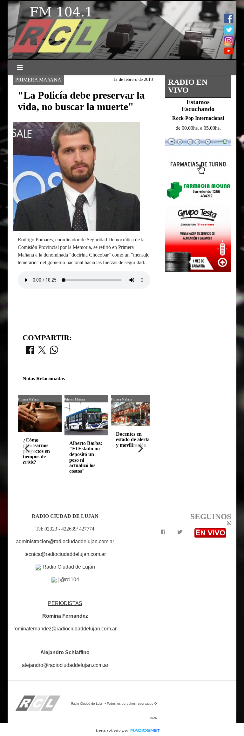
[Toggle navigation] (20, 67)
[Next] (140, 448)
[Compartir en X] (42, 351)
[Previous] (28, 448)
